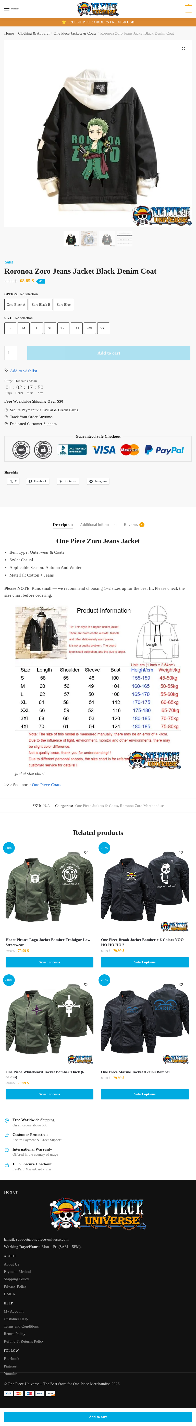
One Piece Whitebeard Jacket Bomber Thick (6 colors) (45, 1074)
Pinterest (10, 1366)
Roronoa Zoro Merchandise (142, 806)
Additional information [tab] (98, 524)
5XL (103, 328)
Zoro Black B (41, 304)
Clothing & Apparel (34, 33)
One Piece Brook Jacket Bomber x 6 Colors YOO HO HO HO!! (142, 942)
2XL (63, 328)
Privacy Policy (15, 1286)
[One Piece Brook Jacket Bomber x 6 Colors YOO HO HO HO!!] (145, 888)
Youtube (10, 1374)
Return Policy (15, 1334)
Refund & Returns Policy (24, 1341)
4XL (90, 328)
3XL (77, 328)
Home (9, 33)
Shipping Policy (16, 1279)
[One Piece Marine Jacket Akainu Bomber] (145, 1020)
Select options (49, 962)
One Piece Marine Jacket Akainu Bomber (135, 1072)
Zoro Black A (16, 304)
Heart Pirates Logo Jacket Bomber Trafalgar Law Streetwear (48, 942)
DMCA (9, 1294)
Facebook (11, 1359)
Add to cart (98, 1417)
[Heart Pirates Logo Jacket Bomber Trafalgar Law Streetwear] (49, 888)
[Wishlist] (86, 852)
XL (50, 328)
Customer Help (16, 1319)
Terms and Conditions (21, 1326)
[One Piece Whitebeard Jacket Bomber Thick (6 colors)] (49, 1020)
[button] (183, 48)
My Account (13, 1311)
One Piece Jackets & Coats (75, 33)
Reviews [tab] (131, 524)
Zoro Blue (64, 304)
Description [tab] (63, 524)
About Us (11, 1264)
